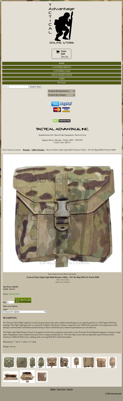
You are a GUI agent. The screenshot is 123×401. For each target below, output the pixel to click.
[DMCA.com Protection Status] (61, 122)
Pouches (26, 150)
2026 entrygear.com (114, 393)
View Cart (64, 56)
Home (53, 389)
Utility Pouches (38, 150)
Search (70, 389)
